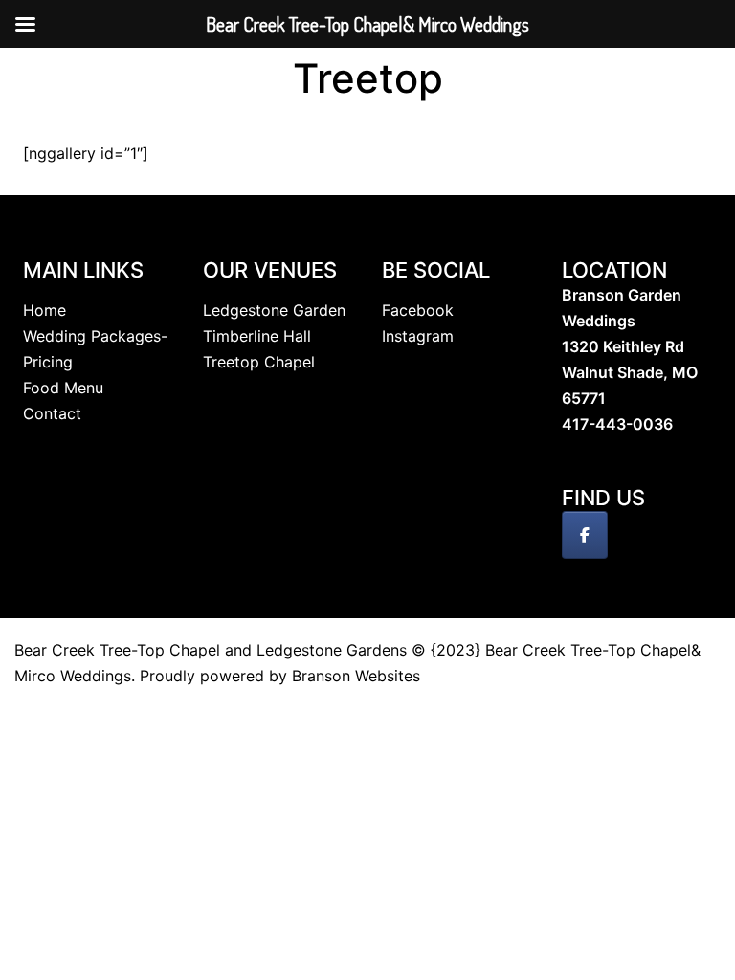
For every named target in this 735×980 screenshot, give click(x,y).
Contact (52, 413)
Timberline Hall (257, 335)
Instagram (418, 335)
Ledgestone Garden (274, 310)
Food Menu (63, 387)
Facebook (418, 310)
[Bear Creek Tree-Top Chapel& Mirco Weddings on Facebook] (585, 535)
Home (44, 310)
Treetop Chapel (259, 361)
